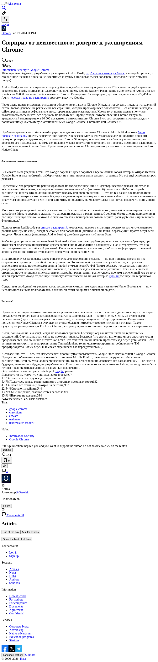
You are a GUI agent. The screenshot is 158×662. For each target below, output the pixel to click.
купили (114, 276)
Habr (22, 658)
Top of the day (11, 532)
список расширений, (54, 227)
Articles (14, 569)
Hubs (12, 576)
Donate (7, 449)
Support (30, 654)
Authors (14, 579)
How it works (17, 596)
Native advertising (20, 633)
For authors (16, 599)
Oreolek (6, 33)
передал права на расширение (29, 97)
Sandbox (14, 583)
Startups (14, 640)
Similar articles (30, 532)
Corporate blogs (19, 626)
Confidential (16, 613)
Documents (16, 606)
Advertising (16, 630)
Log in (59, 371)
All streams (14, 3)
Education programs (21, 636)
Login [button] (5, 24)
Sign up (14, 556)
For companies (18, 603)
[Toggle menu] (3, 4)
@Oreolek (22, 492)
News (12, 572)
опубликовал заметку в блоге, (105, 73)
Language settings (13, 655)
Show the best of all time (17, 539)
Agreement (16, 610)
